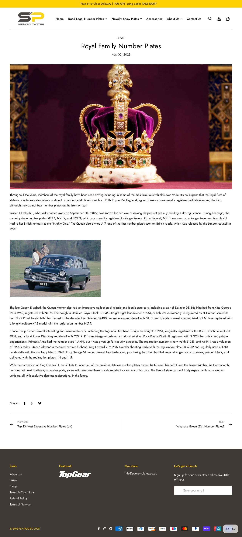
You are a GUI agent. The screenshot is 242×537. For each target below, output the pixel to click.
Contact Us (194, 19)
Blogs (121, 38)
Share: (14, 403)
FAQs (13, 480)
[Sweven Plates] (31, 19)
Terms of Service (20, 504)
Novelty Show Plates (125, 19)
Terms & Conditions (22, 492)
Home (60, 19)
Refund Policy (18, 498)
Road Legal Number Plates (86, 19)
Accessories (154, 19)
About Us (173, 19)
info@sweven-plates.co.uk (141, 473)
